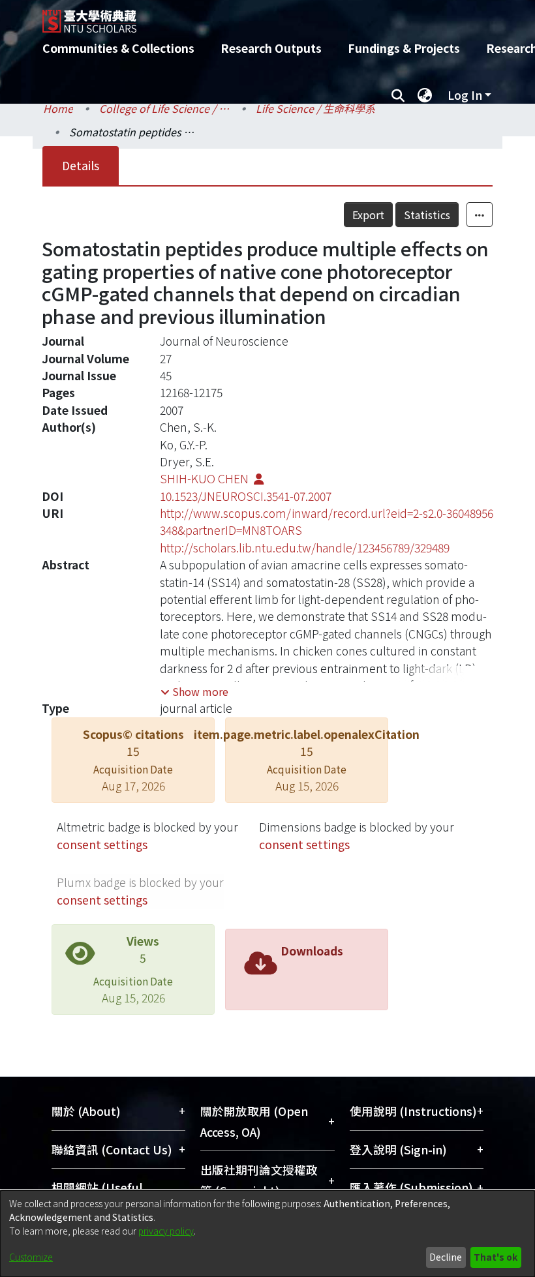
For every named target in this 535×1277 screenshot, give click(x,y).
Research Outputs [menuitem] (271, 48)
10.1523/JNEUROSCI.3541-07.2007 (245, 496)
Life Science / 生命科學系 (315, 108)
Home (58, 108)
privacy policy (166, 1230)
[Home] (277, 16)
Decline (445, 1256)
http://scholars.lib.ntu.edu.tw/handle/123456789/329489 (305, 547)
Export (368, 214)
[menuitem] (425, 95)
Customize (31, 1256)
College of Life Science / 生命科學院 (164, 108)
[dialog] (267, 1233)
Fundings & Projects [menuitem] (404, 48)
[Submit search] (398, 95)
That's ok (495, 1256)
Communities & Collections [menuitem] (118, 48)
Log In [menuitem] (465, 95)
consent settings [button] (102, 844)
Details (80, 165)
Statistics (427, 214)
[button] (194, 691)
